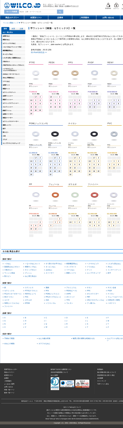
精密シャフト (71, 273)
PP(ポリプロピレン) (53, 297)
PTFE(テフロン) (31, 291)
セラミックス (9, 291)
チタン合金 (112, 287)
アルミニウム (71, 287)
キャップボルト (31, 270)
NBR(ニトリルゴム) (11, 303)
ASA (47, 300)
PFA (47, 291)
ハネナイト (112, 303)
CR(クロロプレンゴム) (95, 300)
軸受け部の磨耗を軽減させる (84, 338)
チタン (89, 287)
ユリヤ (6, 300)
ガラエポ (28, 300)
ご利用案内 (84, 18)
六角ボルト (8, 270)
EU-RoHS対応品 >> (39, 52)
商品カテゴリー (12, 18)
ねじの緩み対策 (44, 338)
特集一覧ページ (9, 390)
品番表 (60, 18)
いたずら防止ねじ (114, 264)
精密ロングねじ (31, 267)
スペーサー (50, 273)
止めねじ (49, 270)
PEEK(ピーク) (71, 291)
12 (36, 107)
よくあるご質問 (9, 384)
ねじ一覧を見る (8, 32)
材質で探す (7, 283)
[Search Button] (60, 12)
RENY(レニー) (30, 294)
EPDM (27, 303)
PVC (26, 297)
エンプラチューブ (93, 273)
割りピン (7, 276)
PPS (88, 291)
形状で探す (7, 259)
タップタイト (71, 267)
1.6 (51, 97)
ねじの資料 (54, 375)
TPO (68, 300)
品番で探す (7, 313)
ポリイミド (70, 297)
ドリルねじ (91, 267)
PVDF (110, 291)
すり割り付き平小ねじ (54, 264)
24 (31, 114)
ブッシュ (28, 273)
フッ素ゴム (91, 303)
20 (40, 110)
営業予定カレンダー (10, 369)
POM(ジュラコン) (52, 294)
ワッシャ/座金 (9, 273)
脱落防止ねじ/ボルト (12, 267)
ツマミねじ (70, 270)
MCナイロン (9, 297)
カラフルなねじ (44, 343)
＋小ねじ (7, 264)
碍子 (109, 273)
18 (36, 110)
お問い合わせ (108, 18)
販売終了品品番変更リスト (61, 369)
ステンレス (29, 287)
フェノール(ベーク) (115, 297)
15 (60, 107)
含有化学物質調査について (59, 372)
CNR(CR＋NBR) (114, 300)
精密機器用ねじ (72, 264)
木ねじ (110, 267)
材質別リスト (36, 18)
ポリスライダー (93, 294)
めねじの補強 (9, 343)
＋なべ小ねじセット (32, 264)
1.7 (36, 97)
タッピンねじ (51, 267)
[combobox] (37, 12)
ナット (89, 270)
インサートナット (114, 270)
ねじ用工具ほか (31, 276)
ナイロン (111, 294)
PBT (88, 297)
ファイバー (8, 306)
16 (31, 110)
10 (31, 107)
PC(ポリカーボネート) (12, 294)
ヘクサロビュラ (93, 264)
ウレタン (69, 303)
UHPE (68, 294)
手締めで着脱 (9, 338)
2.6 (31, 100)
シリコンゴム (51, 303)
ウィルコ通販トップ (10, 23)
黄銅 (47, 287)
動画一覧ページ (9, 393)
